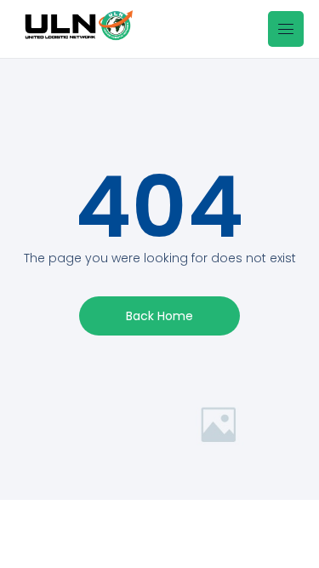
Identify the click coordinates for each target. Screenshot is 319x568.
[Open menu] (286, 29)
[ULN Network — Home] (74, 29)
